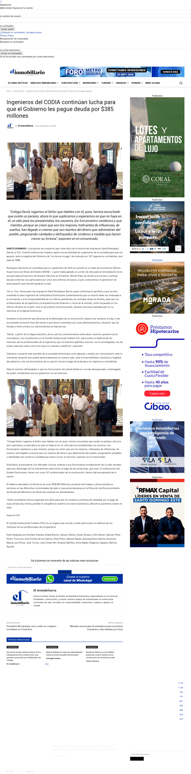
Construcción (18, 91)
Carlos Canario (92, 661)
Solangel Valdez (53, 658)
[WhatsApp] (46, 135)
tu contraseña (6, 26)
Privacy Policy (7, 35)
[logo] (27, 72)
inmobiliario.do (19, 771)
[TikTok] (28, 747)
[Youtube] (182, 60)
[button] (180, 82)
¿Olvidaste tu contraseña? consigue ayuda (20, 32)
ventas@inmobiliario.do (77, 755)
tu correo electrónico (10, 50)
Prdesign (38, 771)
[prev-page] (46, 664)
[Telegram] (33, 135)
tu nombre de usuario (10, 16)
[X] (178, 60)
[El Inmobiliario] (11, 126)
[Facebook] (166, 60)
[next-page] (48, 664)
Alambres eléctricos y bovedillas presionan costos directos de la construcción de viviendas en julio (100, 655)
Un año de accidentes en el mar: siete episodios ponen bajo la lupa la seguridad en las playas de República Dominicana (96, 712)
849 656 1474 (98, 755)
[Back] (1, 1)
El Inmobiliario (25, 125)
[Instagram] (170, 60)
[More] (53, 135)
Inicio (9, 91)
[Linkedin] (174, 60)
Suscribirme (64, 572)
